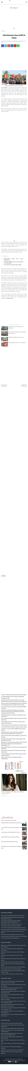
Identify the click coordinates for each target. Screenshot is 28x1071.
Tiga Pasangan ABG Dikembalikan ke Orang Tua (10, 832)
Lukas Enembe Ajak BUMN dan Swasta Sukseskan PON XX (12, 915)
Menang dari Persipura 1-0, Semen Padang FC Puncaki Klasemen (13, 929)
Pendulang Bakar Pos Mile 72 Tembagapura (17, 342)
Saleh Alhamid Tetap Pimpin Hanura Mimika (13, 264)
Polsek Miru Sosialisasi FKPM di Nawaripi (9, 841)
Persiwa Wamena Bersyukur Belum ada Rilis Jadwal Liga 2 (12, 934)
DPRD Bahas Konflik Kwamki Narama (16, 337)
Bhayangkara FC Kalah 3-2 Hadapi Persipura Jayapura (11, 924)
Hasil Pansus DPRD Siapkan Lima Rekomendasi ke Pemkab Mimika (13, 262)
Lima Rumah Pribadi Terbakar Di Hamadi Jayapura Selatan (14, 727)
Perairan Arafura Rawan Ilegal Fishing (8, 820)
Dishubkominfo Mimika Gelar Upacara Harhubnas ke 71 (13, 259)
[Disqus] (14, 367)
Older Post (24, 385)
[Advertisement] (10, 1040)
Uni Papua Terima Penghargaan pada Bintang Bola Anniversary (13, 927)
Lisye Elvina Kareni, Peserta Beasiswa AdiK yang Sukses (12, 974)
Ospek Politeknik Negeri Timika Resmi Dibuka (10, 836)
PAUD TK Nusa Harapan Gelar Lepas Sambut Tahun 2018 (12, 962)
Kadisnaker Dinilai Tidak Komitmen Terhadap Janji (11, 822)
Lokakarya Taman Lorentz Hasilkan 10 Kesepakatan (16, 327)
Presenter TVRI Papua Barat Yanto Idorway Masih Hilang (13, 694)
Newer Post (4, 385)
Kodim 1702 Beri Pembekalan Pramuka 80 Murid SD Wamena (13, 967)
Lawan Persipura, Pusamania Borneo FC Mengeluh (11, 925)
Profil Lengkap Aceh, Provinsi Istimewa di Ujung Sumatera (14, 725)
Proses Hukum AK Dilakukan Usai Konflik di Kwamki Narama (17, 332)
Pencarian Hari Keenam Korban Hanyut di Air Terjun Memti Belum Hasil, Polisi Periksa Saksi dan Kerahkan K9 (14, 700)
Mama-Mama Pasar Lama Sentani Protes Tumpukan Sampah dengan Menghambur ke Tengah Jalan (12, 732)
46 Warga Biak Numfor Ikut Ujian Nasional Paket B (11, 968)
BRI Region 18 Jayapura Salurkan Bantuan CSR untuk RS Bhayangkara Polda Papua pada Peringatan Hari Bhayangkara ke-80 (14, 743)
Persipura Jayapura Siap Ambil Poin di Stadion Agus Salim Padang (14, 936)
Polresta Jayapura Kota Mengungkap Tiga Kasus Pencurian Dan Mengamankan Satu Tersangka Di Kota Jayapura (14, 704)
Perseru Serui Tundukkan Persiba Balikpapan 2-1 (10, 938)
